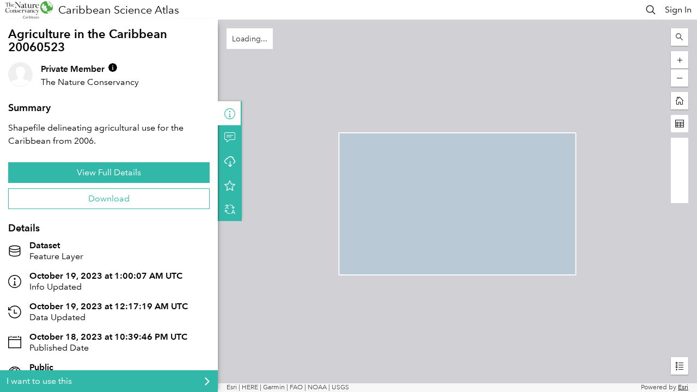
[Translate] (230, 209)
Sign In (678, 9)
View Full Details (109, 172)
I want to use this (39, 381)
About (230, 113)
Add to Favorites (230, 185)
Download (109, 198)
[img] (112, 67)
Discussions (230, 137)
